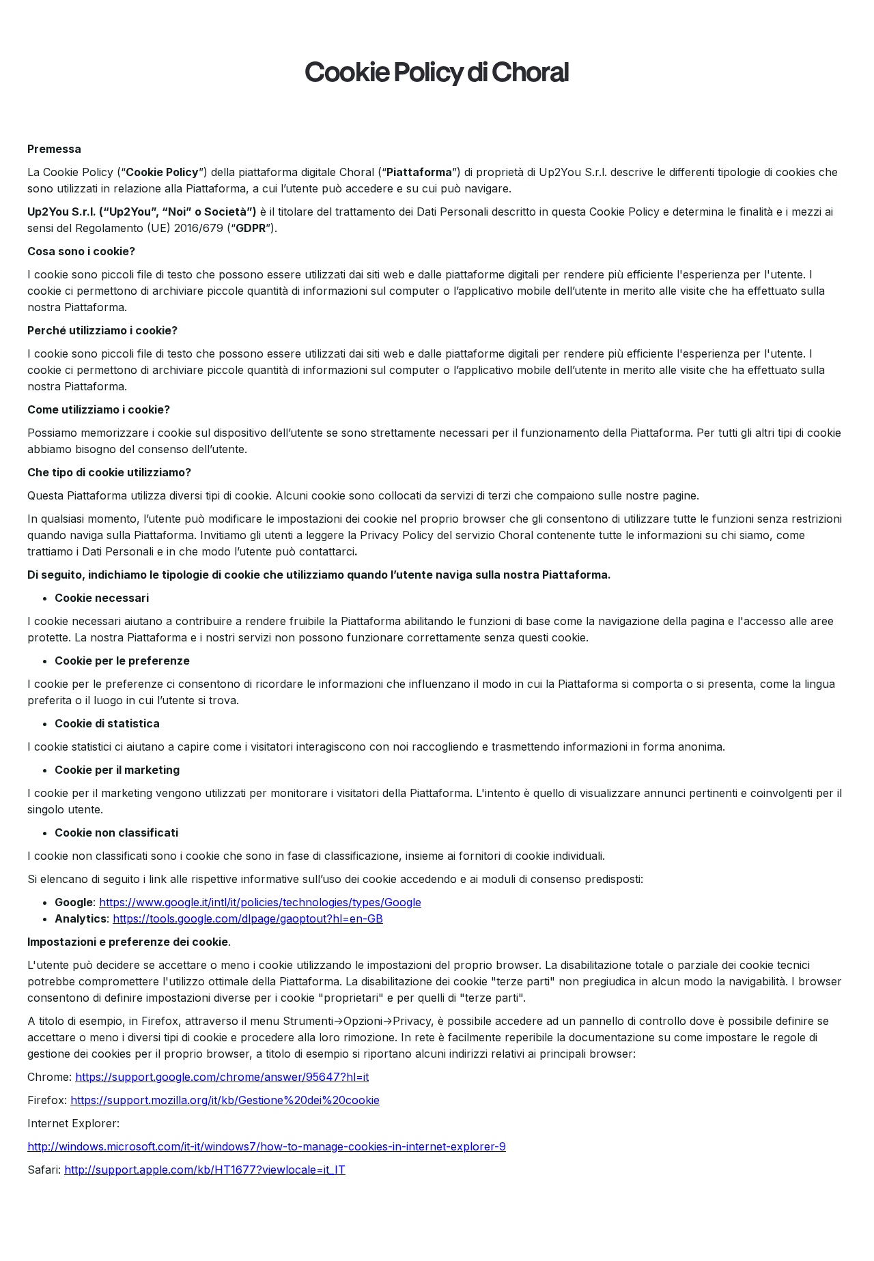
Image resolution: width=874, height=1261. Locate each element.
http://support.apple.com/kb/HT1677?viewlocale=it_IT (205, 1169)
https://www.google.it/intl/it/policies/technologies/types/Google (260, 902)
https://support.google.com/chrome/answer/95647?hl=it (222, 1077)
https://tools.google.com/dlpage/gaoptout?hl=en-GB (248, 918)
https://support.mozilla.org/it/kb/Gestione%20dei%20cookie (225, 1100)
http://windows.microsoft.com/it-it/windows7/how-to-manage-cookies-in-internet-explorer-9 (266, 1146)
